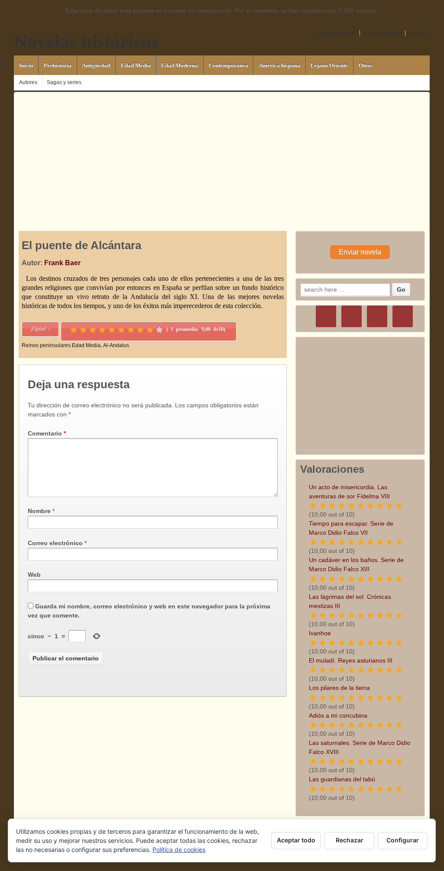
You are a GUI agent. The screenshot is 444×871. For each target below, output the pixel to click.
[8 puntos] (140, 330)
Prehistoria (57, 65)
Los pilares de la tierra (339, 687)
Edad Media (136, 65)
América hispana (279, 65)
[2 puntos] (83, 330)
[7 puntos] (130, 330)
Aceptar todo (296, 840)
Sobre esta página (382, 33)
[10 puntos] (159, 330)
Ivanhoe (320, 633)
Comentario (47, 433)
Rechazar (349, 840)
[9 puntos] (150, 330)
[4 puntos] (102, 330)
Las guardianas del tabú (342, 779)
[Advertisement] (222, 153)
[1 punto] (73, 330)
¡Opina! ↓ (40, 329)
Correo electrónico (55, 543)
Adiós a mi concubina (338, 715)
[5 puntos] (111, 330)
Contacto (418, 33)
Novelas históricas (86, 41)
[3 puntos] (92, 330)
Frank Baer (62, 262)
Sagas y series (64, 82)
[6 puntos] (121, 330)
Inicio (26, 65)
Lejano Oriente (329, 65)
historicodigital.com (336, 33)
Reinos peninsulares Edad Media (61, 345)
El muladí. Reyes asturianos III (350, 660)
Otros (366, 65)
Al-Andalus (116, 345)
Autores (28, 82)
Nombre (39, 510)
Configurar (402, 840)
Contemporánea (228, 65)
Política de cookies (178, 849)
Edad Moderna (179, 65)
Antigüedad (96, 65)
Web (34, 574)
